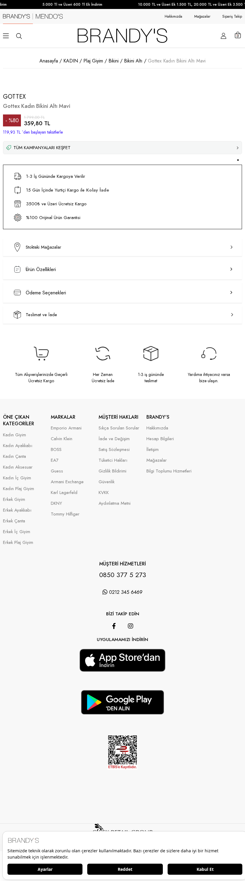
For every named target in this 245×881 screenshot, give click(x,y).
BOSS (56, 449)
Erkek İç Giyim (16, 532)
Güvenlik (106, 482)
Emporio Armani (66, 428)
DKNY (56, 503)
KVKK (104, 493)
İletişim (152, 449)
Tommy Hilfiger (65, 514)
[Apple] (114, 646)
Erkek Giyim (14, 499)
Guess (57, 471)
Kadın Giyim (14, 435)
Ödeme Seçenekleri (46, 292)
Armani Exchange (67, 482)
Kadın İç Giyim (17, 478)
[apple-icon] (122, 668)
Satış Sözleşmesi (114, 449)
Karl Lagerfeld (64, 493)
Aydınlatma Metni (115, 503)
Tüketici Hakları (113, 460)
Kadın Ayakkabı (17, 446)
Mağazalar (202, 16)
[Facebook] (114, 626)
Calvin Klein (61, 439)
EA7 (55, 460)
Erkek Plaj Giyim (18, 542)
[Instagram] (130, 626)
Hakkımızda (173, 16)
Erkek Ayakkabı (17, 510)
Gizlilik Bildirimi (112, 471)
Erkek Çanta (14, 521)
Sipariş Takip (232, 16)
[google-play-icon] (122, 711)
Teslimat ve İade (41, 314)
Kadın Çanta (14, 456)
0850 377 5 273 (122, 574)
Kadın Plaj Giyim (18, 489)
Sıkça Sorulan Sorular (119, 428)
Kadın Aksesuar (18, 467)
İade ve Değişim (114, 439)
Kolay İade (97, 190)
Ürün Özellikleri (41, 269)
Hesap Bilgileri (160, 439)
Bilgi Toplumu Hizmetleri (169, 471)
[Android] (131, 646)
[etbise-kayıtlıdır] (122, 778)
